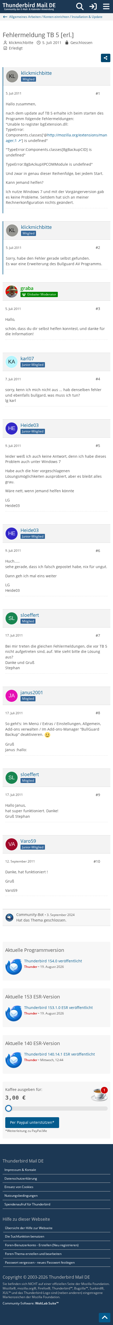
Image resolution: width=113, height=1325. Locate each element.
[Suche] (80, 6)
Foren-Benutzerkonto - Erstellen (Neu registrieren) (42, 1245)
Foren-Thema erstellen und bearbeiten (33, 1254)
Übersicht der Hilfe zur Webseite (29, 1228)
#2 (98, 247)
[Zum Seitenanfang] (104, 1317)
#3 (98, 308)
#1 (98, 93)
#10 (97, 861)
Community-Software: (31, 1303)
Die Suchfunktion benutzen (24, 1236)
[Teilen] (105, 58)
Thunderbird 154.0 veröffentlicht (53, 960)
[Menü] (106, 6)
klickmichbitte (21, 42)
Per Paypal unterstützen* (32, 1122)
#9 (98, 794)
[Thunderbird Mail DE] (29, 6)
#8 (98, 712)
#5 (98, 445)
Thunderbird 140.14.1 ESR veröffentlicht (59, 1054)
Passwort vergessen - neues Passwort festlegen (40, 1262)
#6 (98, 550)
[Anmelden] (93, 6)
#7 (98, 635)
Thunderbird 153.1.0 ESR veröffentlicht (58, 1007)
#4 (98, 378)
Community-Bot (30, 914)
